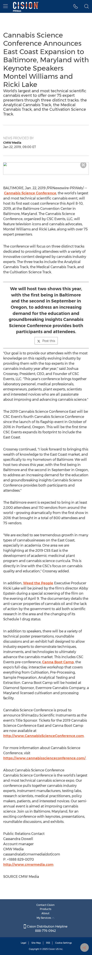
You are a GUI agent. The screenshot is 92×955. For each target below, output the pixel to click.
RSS (48, 942)
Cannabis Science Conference (30, 193)
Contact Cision (45, 905)
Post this (48, 341)
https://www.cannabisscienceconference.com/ (44, 758)
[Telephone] (75, 6)
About (45, 913)
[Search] (86, 6)
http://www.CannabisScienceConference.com (43, 736)
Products (45, 909)
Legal (23, 942)
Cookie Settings (63, 942)
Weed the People (38, 583)
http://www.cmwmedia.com (28, 865)
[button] (46, 164)
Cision (51, 949)
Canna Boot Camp (58, 662)
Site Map (36, 942)
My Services (44, 917)
